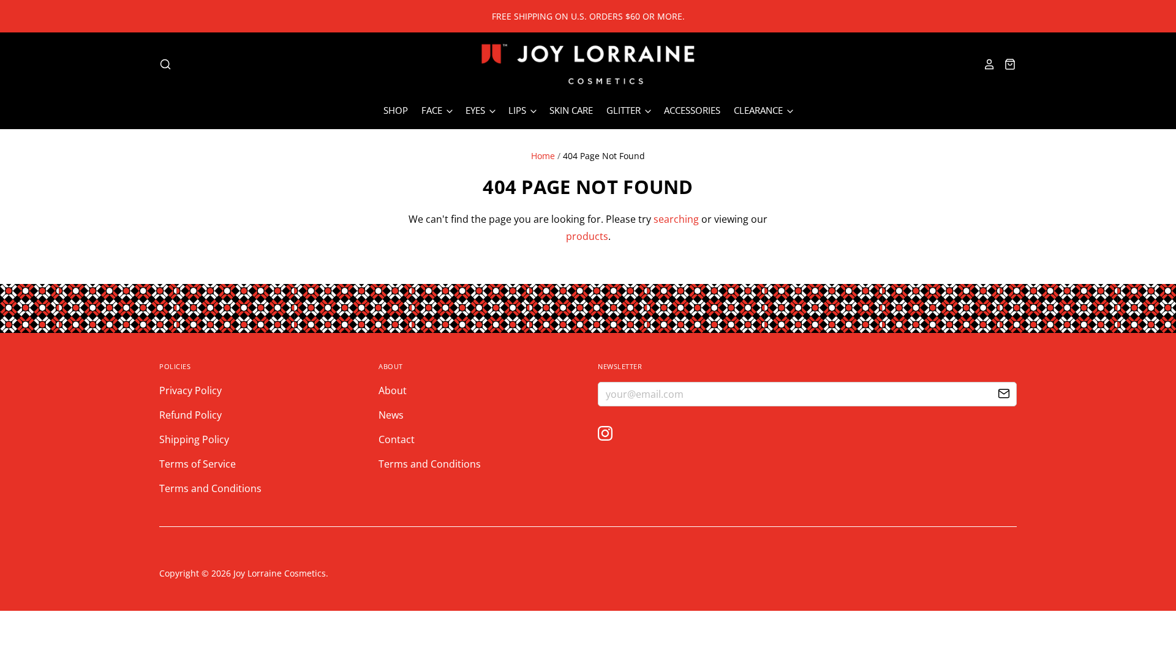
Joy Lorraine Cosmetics (279, 573)
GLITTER (624, 110)
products (587, 236)
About (393, 390)
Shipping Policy (194, 439)
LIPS (518, 110)
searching (676, 219)
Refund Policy (190, 415)
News (391, 415)
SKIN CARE (571, 110)
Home (543, 156)
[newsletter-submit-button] (1004, 395)
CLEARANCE (759, 110)
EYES (477, 110)
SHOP (395, 110)
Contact (397, 439)
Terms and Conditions (210, 488)
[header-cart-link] (1006, 64)
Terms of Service (197, 464)
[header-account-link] (985, 64)
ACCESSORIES (692, 110)
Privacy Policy (190, 390)
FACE (433, 110)
